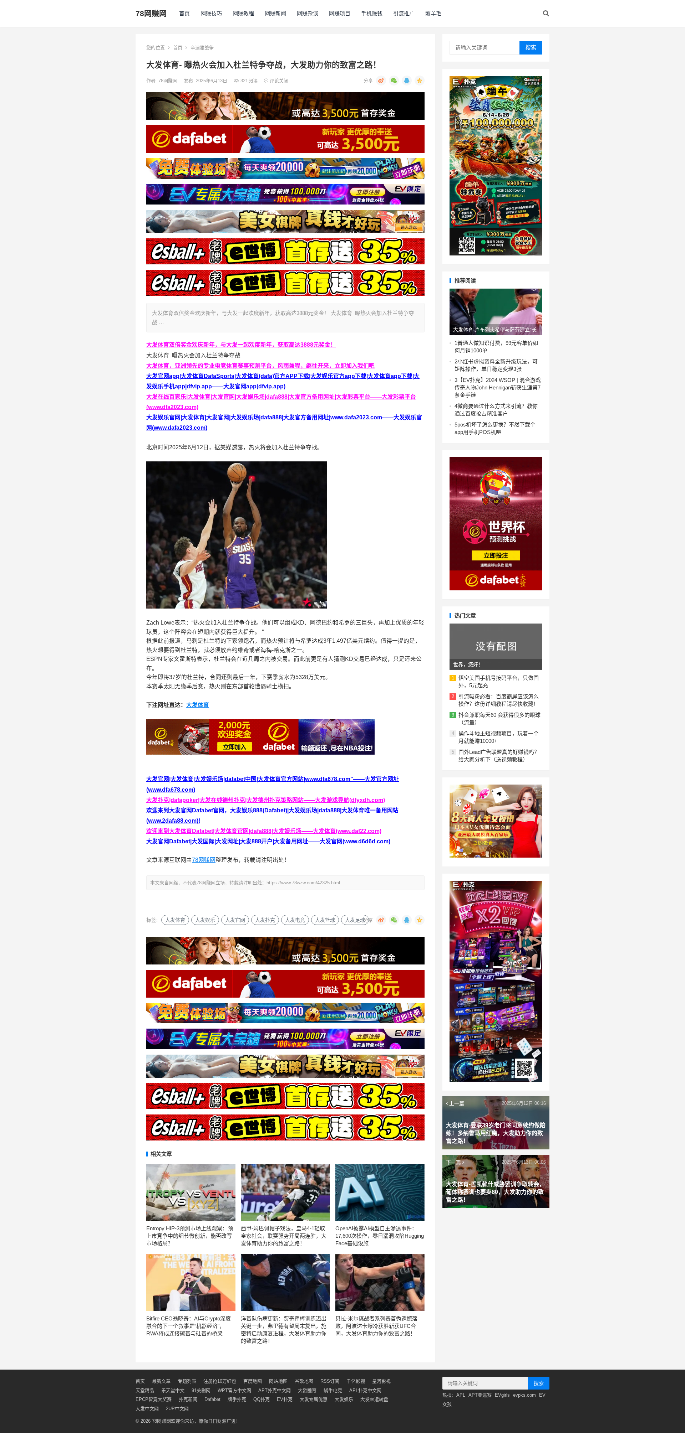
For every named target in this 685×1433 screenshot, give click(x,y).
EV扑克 (285, 1399)
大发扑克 (265, 920)
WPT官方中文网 (234, 1390)
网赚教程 (243, 13)
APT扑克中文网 (274, 1390)
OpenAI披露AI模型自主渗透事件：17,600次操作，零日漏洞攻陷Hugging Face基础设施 (379, 1235)
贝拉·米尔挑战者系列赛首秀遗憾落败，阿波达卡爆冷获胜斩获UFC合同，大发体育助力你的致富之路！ (376, 1325)
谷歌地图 (304, 1381)
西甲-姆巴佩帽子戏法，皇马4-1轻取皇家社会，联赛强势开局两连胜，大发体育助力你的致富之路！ (283, 1235)
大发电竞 (295, 920)
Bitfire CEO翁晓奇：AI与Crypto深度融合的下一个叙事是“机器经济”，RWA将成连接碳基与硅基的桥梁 (188, 1325)
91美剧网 (201, 1390)
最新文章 (161, 1381)
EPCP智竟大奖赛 (154, 1399)
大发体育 (197, 705)
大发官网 (235, 920)
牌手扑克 (237, 1399)
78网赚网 (151, 13)
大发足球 (355, 920)
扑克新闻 (188, 1399)
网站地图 (278, 1381)
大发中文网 (147, 1408)
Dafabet (212, 1399)
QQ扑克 (261, 1399)
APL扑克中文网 (365, 1390)
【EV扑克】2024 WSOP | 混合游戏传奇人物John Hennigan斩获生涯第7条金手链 (498, 387)
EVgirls (502, 1395)
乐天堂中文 (172, 1390)
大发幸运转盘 (374, 1399)
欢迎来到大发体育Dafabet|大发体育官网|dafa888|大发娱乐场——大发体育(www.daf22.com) (263, 831)
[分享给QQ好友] (407, 81)
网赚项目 (339, 13)
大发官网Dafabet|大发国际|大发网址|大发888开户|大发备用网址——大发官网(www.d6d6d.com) (268, 841)
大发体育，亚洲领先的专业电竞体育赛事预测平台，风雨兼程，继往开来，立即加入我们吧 (260, 366)
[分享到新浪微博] (381, 81)
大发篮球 (325, 920)
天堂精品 (145, 1390)
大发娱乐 (205, 920)
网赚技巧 (211, 13)
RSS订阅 (329, 1381)
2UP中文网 (177, 1408)
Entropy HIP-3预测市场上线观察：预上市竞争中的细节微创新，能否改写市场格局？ (189, 1235)
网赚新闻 (275, 13)
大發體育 (307, 1390)
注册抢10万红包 (219, 1381)
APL (460, 1395)
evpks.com (524, 1395)
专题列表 (187, 1381)
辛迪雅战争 (202, 47)
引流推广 (404, 13)
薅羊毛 (433, 13)
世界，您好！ (468, 664)
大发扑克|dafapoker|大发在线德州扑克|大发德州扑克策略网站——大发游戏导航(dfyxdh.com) (265, 800)
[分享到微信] (394, 81)
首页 (184, 13)
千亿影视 (355, 1381)
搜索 (531, 48)
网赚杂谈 (307, 13)
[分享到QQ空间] (420, 81)
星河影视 (381, 1381)
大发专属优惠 (314, 1399)
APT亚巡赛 (480, 1395)
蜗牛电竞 (333, 1390)
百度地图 (252, 1381)
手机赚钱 (371, 13)
